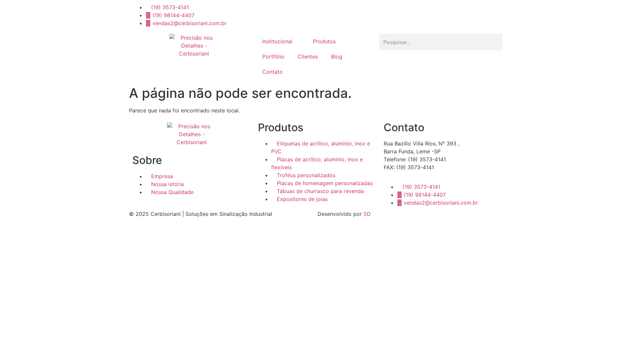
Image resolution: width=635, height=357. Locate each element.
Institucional (277, 41)
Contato (272, 71)
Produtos (324, 41)
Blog (336, 56)
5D (367, 214)
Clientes (308, 56)
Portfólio (273, 56)
